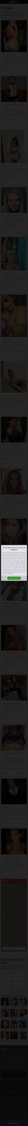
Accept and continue (14, 578)
